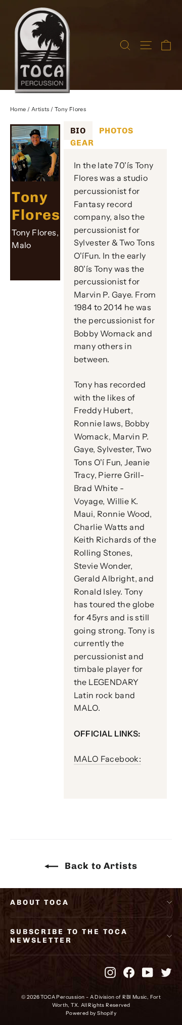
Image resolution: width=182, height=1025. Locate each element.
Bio (78, 130)
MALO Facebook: (108, 759)
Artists (40, 109)
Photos (116, 130)
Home (18, 109)
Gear (82, 143)
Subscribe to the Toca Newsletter (69, 936)
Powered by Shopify (91, 1013)
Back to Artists (99, 865)
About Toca (39, 902)
